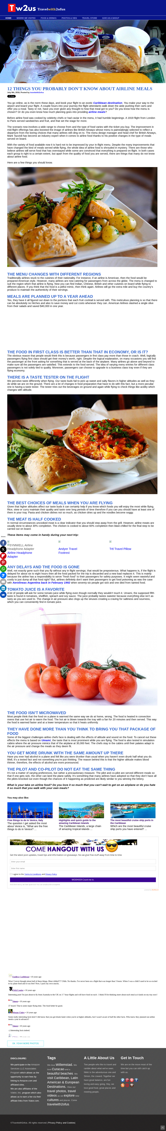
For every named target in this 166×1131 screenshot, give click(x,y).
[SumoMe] (3, 594)
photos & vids (69, 18)
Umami (46, 740)
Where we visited (26, 18)
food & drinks (48, 18)
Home (8, 18)
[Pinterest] (3, 562)
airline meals (97, 111)
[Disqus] (83, 935)
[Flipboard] (3, 556)
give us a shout (110, 18)
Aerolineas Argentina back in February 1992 (41, 582)
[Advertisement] (82, 329)
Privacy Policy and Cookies (61, 1122)
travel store (89, 18)
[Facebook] (3, 543)
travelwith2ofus (37, 92)
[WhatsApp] (3, 569)
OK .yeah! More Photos (25, 1043)
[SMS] (3, 575)
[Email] (3, 582)
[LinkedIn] (3, 588)
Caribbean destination (107, 102)
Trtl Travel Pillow (120, 549)
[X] (3, 549)
